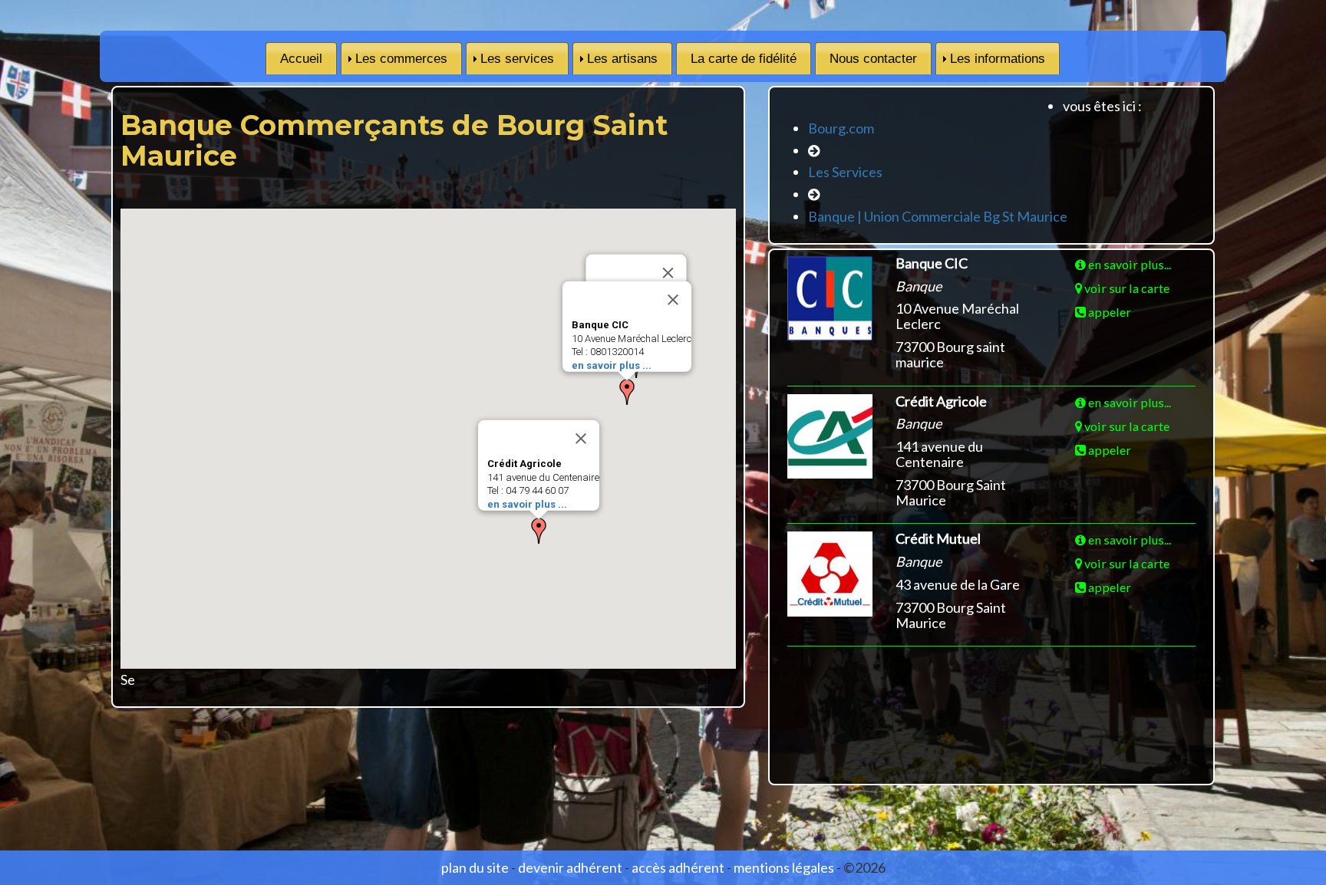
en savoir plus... (1128, 264)
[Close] (673, 299)
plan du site (475, 867)
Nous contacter (873, 58)
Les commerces (401, 58)
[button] (627, 392)
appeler (1108, 311)
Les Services (845, 171)
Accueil (301, 58)
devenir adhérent (570, 867)
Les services (517, 58)
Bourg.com (841, 128)
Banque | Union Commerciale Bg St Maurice (937, 216)
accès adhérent (678, 867)
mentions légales (784, 867)
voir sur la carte (1125, 288)
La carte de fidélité (744, 58)
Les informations (997, 58)
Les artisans (622, 58)
